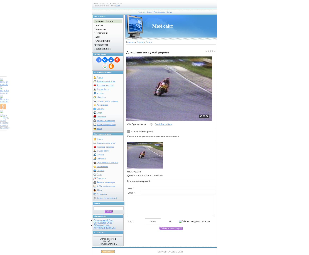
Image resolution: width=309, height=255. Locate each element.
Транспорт (101, 116)
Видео (149, 12)
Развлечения (102, 105)
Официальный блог (103, 220)
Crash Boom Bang (164, 124)
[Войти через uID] (99, 60)
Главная (141, 12)
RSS (118, 5)
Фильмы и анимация (106, 120)
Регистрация (159, 12)
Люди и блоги (103, 89)
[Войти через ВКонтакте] (105, 60)
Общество (101, 97)
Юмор (99, 128)
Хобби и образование (106, 124)
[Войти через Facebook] (111, 60)
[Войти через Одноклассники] (111, 66)
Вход (169, 12)
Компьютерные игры (106, 81)
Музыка (100, 93)
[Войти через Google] (105, 66)
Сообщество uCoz (103, 223)
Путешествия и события (107, 101)
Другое (100, 77)
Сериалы (100, 109)
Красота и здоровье (105, 85)
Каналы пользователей (107, 198)
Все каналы (102, 194)
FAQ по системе (102, 225)
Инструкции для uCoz (105, 228)
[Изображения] (145, 155)
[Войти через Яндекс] (117, 60)
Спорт (99, 113)
